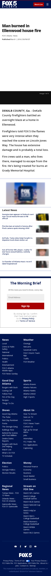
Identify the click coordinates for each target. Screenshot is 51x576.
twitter (25, 546)
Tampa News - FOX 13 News (10, 494)
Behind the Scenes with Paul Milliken (10, 434)
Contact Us (28, 426)
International (7, 355)
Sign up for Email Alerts (30, 430)
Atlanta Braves (29, 384)
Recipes (5, 400)
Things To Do (8, 403)
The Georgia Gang (10, 426)
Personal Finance (30, 466)
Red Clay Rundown (10, 420)
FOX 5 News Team (31, 423)
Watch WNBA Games (29, 528)
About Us (28, 410)
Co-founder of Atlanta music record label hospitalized (17, 262)
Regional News (7, 487)
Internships (28, 438)
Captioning (27, 448)
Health (5, 361)
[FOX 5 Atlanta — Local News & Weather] (9, 4)
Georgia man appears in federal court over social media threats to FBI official (18, 216)
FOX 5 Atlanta (7, 36)
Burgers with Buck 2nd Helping (10, 445)
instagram (30, 546)
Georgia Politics (8, 469)
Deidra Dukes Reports (8, 439)
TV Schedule (7, 456)
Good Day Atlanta (8, 382)
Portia (4, 423)
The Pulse (6, 417)
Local (4, 343)
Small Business (29, 479)
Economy (27, 469)
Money (27, 462)
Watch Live (39, 4)
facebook (20, 546)
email (35, 546)
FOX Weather (29, 361)
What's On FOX (8, 453)
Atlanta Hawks (29, 390)
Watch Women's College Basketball (31, 522)
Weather (28, 339)
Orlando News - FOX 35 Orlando (9, 499)
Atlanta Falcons (29, 387)
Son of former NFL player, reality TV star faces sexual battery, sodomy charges (17, 252)
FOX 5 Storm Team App (31, 354)
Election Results (8, 473)
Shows (6, 410)
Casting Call (7, 390)
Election (7, 462)
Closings (26, 343)
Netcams (27, 346)
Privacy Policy (28, 318)
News (15, 36)
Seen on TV (28, 417)
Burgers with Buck (10, 387)
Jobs (25, 435)
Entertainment (8, 365)
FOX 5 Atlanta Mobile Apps (8, 369)
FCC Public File (29, 441)
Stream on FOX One (29, 487)
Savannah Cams (30, 350)
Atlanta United (29, 394)
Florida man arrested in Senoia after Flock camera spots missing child (17, 227)
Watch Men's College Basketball (31, 517)
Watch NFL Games (31, 493)
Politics (5, 358)
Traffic (26, 358)
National (5, 352)
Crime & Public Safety (8, 347)
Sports (27, 380)
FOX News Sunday (10, 373)
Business (27, 473)
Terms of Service (27, 321)
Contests (27, 420)
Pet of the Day (8, 397)
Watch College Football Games (30, 497)
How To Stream (30, 414)
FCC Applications (30, 445)
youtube (15, 546)
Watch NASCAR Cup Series (31, 506)
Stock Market (29, 476)
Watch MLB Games (31, 501)
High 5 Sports (29, 397)
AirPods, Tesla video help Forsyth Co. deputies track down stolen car (17, 239)
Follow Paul (7, 394)
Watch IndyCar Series (29, 511)
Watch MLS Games (31, 532)
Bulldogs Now (8, 429)
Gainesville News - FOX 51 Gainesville (10, 505)
